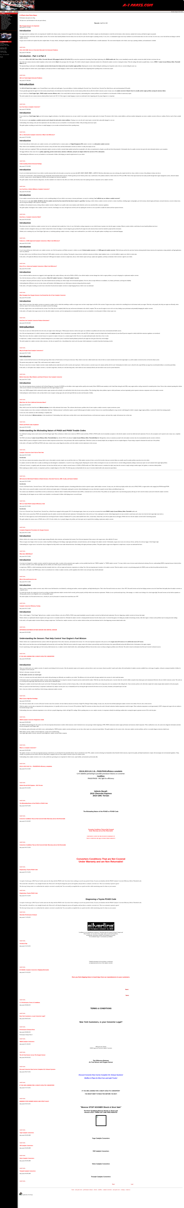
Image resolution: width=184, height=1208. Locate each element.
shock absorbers (4, 20)
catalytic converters (5, 24)
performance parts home (6, 16)
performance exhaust (6, 19)
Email (1, 56)
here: (127, 989)
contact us (3, 28)
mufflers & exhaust (5, 22)
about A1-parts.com (5, 18)
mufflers (100, 1189)
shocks (95, 1189)
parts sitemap (4, 27)
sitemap (123, 1189)
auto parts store (4, 17)
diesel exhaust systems (6, 23)
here (127, 995)
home (73, 1189)
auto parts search (5, 25)
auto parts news (4, 26)
